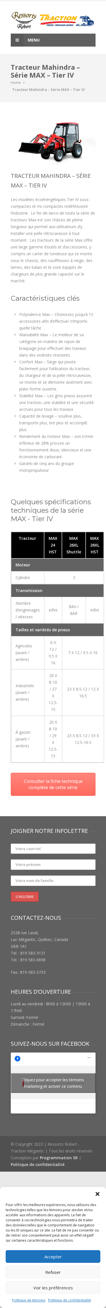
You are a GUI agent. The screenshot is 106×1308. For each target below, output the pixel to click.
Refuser (53, 1272)
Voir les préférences (53, 1287)
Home (16, 82)
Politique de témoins (28, 1300)
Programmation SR (59, 1157)
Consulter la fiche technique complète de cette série (53, 784)
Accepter (53, 1256)
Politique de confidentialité (69, 1300)
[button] (97, 1194)
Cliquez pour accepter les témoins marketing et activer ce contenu (53, 1083)
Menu (33, 40)
